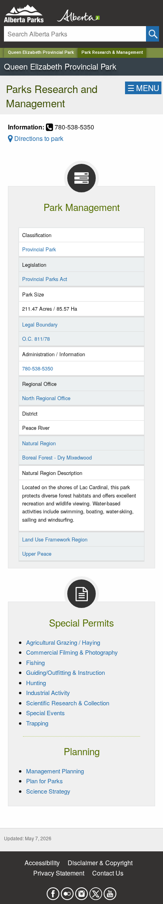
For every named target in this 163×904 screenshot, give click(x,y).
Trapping (37, 723)
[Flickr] (67, 891)
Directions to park (38, 138)
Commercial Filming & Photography (72, 652)
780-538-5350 (37, 368)
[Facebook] (53, 891)
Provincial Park (39, 249)
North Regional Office (46, 398)
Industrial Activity (48, 692)
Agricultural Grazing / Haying (63, 642)
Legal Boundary (39, 324)
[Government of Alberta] (76, 13)
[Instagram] (81, 891)
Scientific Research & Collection (67, 703)
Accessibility (42, 862)
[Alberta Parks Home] (28, 13)
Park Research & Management (112, 52)
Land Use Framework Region (54, 539)
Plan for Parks (44, 781)
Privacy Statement (58, 872)
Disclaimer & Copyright (100, 862)
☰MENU (143, 87)
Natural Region (39, 443)
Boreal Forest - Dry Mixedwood (57, 457)
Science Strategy (48, 791)
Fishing (35, 662)
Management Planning (55, 771)
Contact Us (107, 872)
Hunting (36, 682)
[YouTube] (110, 891)
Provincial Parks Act (44, 279)
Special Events (45, 712)
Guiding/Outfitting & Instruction (65, 672)
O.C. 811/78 (36, 338)
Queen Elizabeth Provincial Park (41, 52)
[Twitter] (95, 891)
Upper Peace (36, 553)
